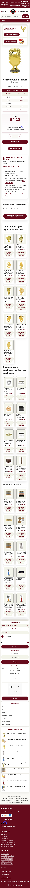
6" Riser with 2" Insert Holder (8, 297)
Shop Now (4, 706)
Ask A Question (15, 148)
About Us (4, 712)
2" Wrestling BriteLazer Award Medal (16, 739)
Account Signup (6, 721)
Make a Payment (6, 862)
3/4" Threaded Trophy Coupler (21, 552)
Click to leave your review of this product (15, 216)
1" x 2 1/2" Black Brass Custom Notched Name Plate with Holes (21, 580)
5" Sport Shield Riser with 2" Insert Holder (8, 326)
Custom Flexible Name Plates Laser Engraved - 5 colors (20, 501)
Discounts (4, 836)
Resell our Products (7, 846)
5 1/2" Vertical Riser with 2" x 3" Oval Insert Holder (8, 352)
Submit (15, 698)
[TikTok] (16, 885)
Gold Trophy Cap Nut (8, 415)
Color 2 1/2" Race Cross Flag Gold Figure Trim (17, 763)
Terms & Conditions (7, 715)
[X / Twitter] (21, 885)
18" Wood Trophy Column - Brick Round (21, 468)
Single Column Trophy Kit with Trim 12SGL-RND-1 (8, 606)
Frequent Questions (7, 840)
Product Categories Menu (9, 625)
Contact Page (5, 874)
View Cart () (24, 11)
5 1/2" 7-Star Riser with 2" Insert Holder (20, 272)
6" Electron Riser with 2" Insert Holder (20, 246)
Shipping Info (5, 854)
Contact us (4, 838)
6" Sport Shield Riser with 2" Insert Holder (21, 326)
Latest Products (6, 724)
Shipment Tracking (7, 858)
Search (25, 16)
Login (15, 662)
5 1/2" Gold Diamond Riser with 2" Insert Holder (8, 272)
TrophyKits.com (15, 3)
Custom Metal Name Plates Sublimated (17, 768)
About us (4, 834)
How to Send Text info (8, 844)
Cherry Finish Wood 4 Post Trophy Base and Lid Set (8, 468)
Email (15, 678)
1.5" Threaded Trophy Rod (20, 441)
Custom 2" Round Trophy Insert (20, 527)
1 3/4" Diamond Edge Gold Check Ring (8, 442)
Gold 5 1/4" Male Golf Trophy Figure (16, 733)
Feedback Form (6, 878)
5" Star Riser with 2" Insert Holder (20, 298)
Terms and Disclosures (8, 826)
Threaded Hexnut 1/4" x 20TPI (8, 390)
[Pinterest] (19, 885)
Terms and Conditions (8, 842)
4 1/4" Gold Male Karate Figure (15, 745)
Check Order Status (7, 860)
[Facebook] (8, 885)
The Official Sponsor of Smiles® (4, 4)
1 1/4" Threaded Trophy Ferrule (15, 751)
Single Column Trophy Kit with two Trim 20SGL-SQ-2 (17, 781)
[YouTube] (13, 885)
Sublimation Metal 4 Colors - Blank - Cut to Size (8, 553)
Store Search (5, 709)
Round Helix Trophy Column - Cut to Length (16, 787)
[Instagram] (10, 885)
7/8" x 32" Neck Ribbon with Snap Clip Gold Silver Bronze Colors (16, 775)
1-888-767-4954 (15, 5)
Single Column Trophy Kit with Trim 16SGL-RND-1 (16, 757)
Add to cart (15, 142)
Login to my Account (7, 856)
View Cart (8, 632)
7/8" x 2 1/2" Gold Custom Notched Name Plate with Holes (8, 527)
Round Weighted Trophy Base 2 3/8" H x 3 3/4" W (21, 416)
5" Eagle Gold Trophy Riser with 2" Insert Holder (8, 246)
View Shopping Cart (7, 864)
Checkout (15, 646)
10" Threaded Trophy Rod (20, 389)
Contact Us (5, 718)
